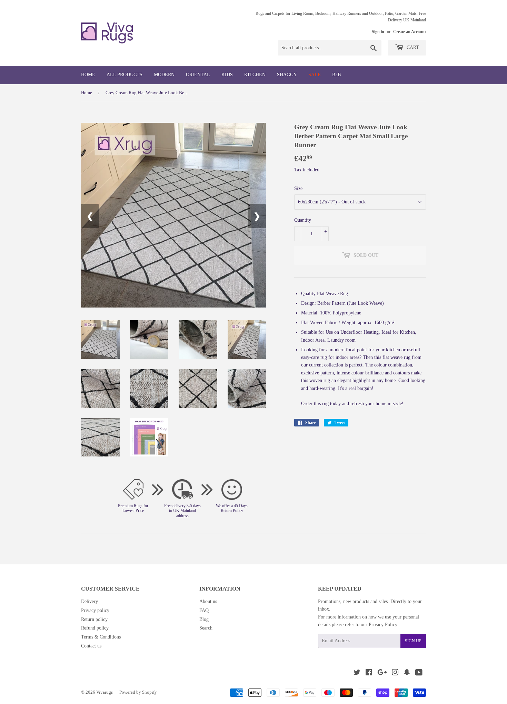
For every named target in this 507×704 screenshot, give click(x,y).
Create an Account (409, 31)
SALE (314, 74)
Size (298, 188)
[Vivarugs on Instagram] (395, 673)
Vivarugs (104, 692)
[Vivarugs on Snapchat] (407, 673)
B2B (336, 74)
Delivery (89, 601)
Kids (227, 74)
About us (208, 601)
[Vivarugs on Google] (382, 673)
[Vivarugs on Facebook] (368, 673)
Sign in (378, 31)
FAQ (204, 610)
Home (88, 74)
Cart (412, 47)
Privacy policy (95, 610)
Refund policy (95, 628)
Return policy (94, 619)
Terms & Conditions (101, 637)
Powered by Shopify (138, 692)
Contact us (91, 645)
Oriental (198, 74)
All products (124, 74)
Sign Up (413, 640)
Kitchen (255, 74)
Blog (204, 619)
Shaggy (287, 74)
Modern (164, 74)
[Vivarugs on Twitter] (357, 673)
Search (205, 628)
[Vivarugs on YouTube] (419, 673)
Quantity (302, 220)
